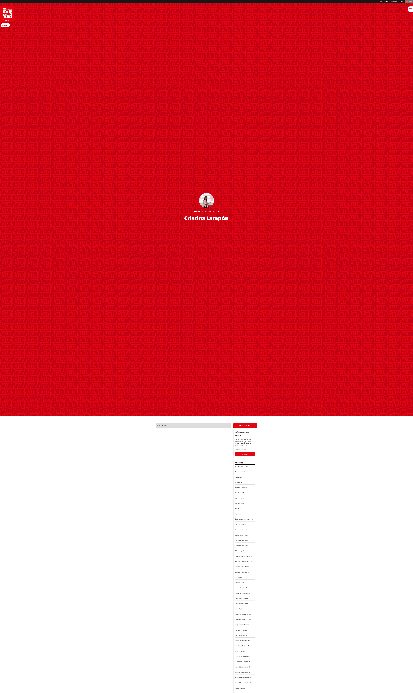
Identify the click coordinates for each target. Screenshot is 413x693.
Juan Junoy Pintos (241, 630)
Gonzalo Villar (239, 582)
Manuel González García (242, 667)
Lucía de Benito (240, 651)
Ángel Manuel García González (244, 519)
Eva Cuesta (238, 577)
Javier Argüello (239, 609)
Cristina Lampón (240, 524)
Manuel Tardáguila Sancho (243, 677)
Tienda (386, 1)
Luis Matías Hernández (242, 656)
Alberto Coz (238, 477)
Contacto (401, 1)
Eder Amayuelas (240, 551)
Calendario (394, 1)
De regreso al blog (245, 425)
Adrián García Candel (241, 466)
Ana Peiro (238, 508)
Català (410, 1)
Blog (381, 1)
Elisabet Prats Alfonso (242, 566)
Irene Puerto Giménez (242, 598)
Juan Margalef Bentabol (242, 640)
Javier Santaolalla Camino (243, 614)
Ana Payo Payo (239, 498)
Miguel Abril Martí (240, 688)
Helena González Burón (242, 588)
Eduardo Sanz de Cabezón (243, 556)
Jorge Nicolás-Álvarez (242, 624)
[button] (5, 25)
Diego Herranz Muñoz (242, 540)
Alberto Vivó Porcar (241, 487)
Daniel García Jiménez (242, 529)
